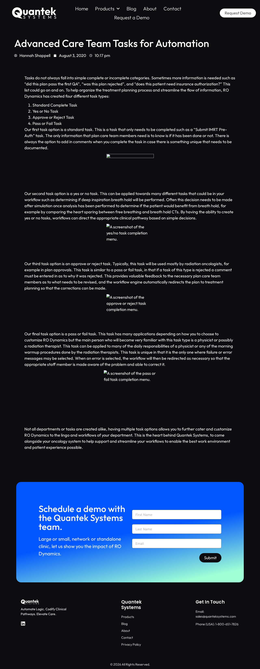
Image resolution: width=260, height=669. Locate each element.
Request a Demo (132, 17)
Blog (131, 8)
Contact (172, 8)
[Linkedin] (23, 623)
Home (81, 8)
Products (104, 8)
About (150, 8)
